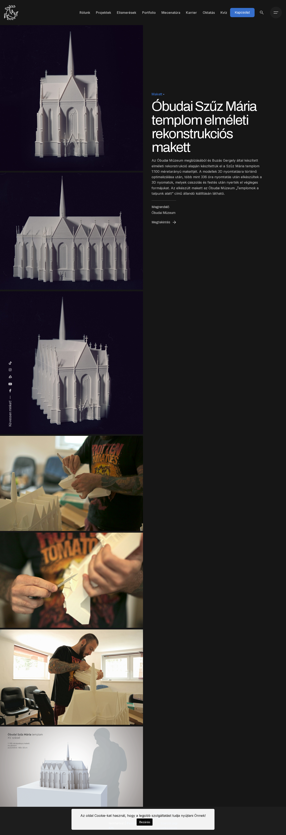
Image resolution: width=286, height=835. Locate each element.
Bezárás (144, 822)
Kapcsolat (242, 12)
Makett (157, 94)
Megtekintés (161, 222)
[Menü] (276, 12)
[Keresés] (262, 13)
